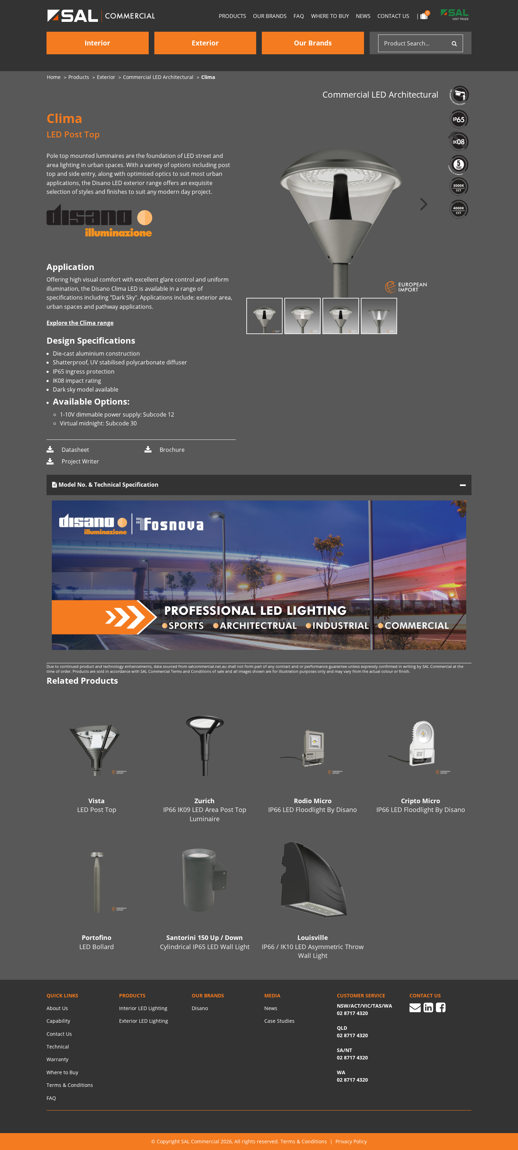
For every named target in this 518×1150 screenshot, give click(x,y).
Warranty (57, 1059)
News (363, 15)
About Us (57, 1008)
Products (232, 15)
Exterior (205, 43)
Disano (200, 1008)
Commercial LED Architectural (158, 77)
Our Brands (269, 15)
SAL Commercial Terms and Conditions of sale (183, 671)
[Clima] (341, 203)
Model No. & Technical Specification (108, 484)
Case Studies (279, 1020)
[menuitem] (57, 77)
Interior (97, 43)
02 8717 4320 (352, 1079)
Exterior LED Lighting (143, 1020)
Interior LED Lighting (143, 1008)
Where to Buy (330, 15)
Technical (58, 1046)
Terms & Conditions (70, 1085)
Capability (58, 1020)
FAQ (299, 15)
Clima (208, 77)
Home (54, 77)
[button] (424, 203)
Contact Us (393, 15)
